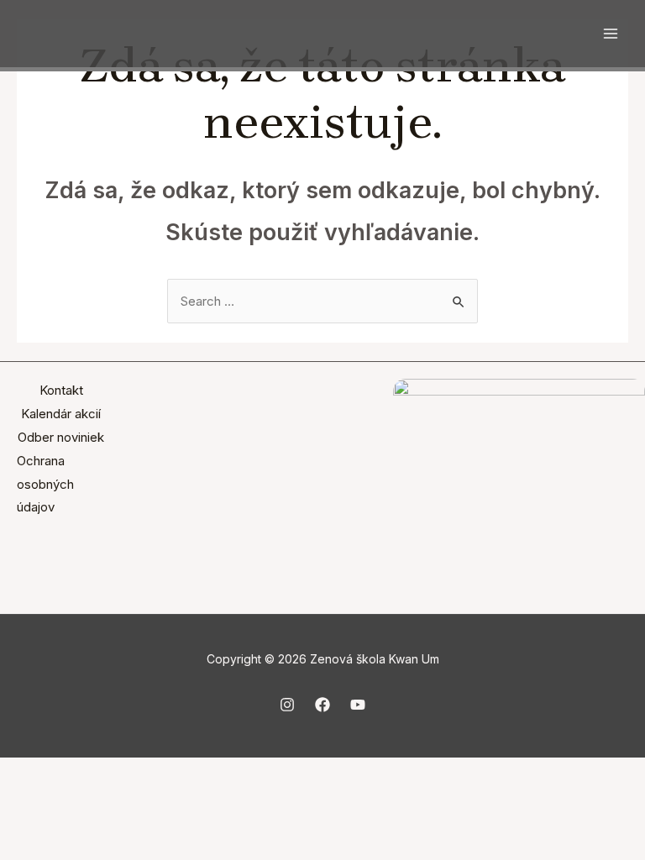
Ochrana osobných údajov (45, 484)
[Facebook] (322, 704)
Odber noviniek (61, 437)
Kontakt (61, 390)
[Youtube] (357, 704)
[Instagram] (287, 704)
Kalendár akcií (61, 414)
